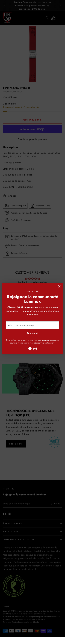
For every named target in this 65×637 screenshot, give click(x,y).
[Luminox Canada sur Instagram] (35, 349)
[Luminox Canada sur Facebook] (30, 349)
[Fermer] (59, 286)
